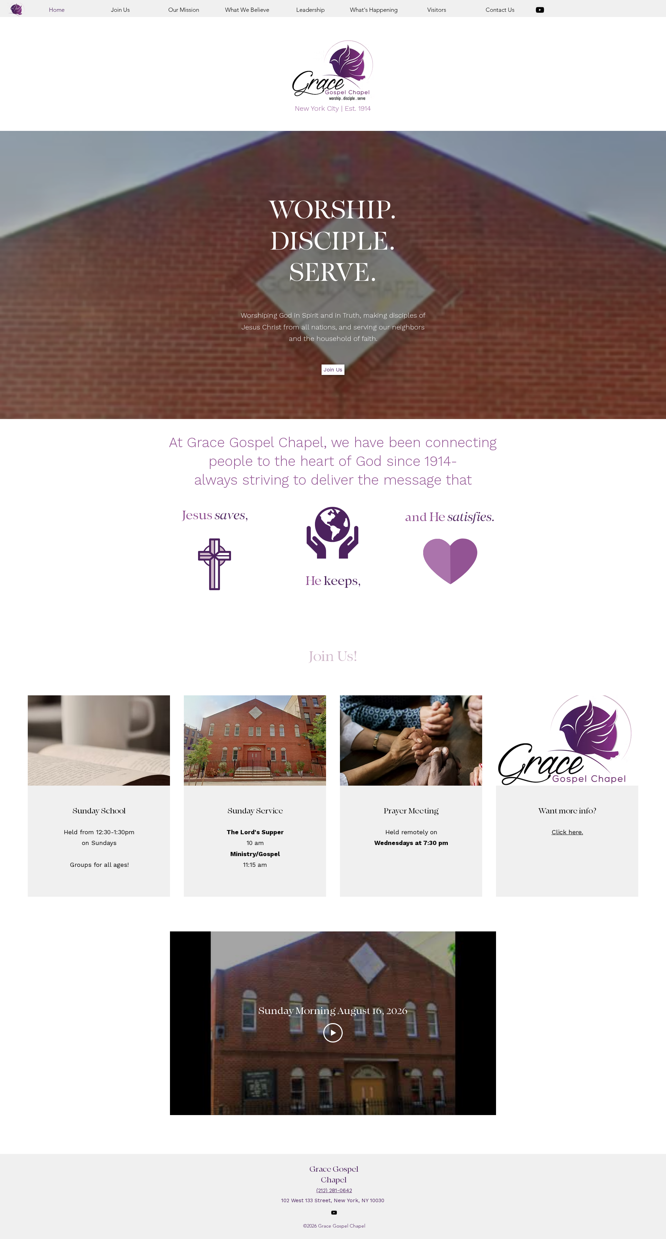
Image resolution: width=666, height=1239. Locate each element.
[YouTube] (540, 10)
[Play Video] (333, 1033)
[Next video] (482, 1023)
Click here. (567, 832)
